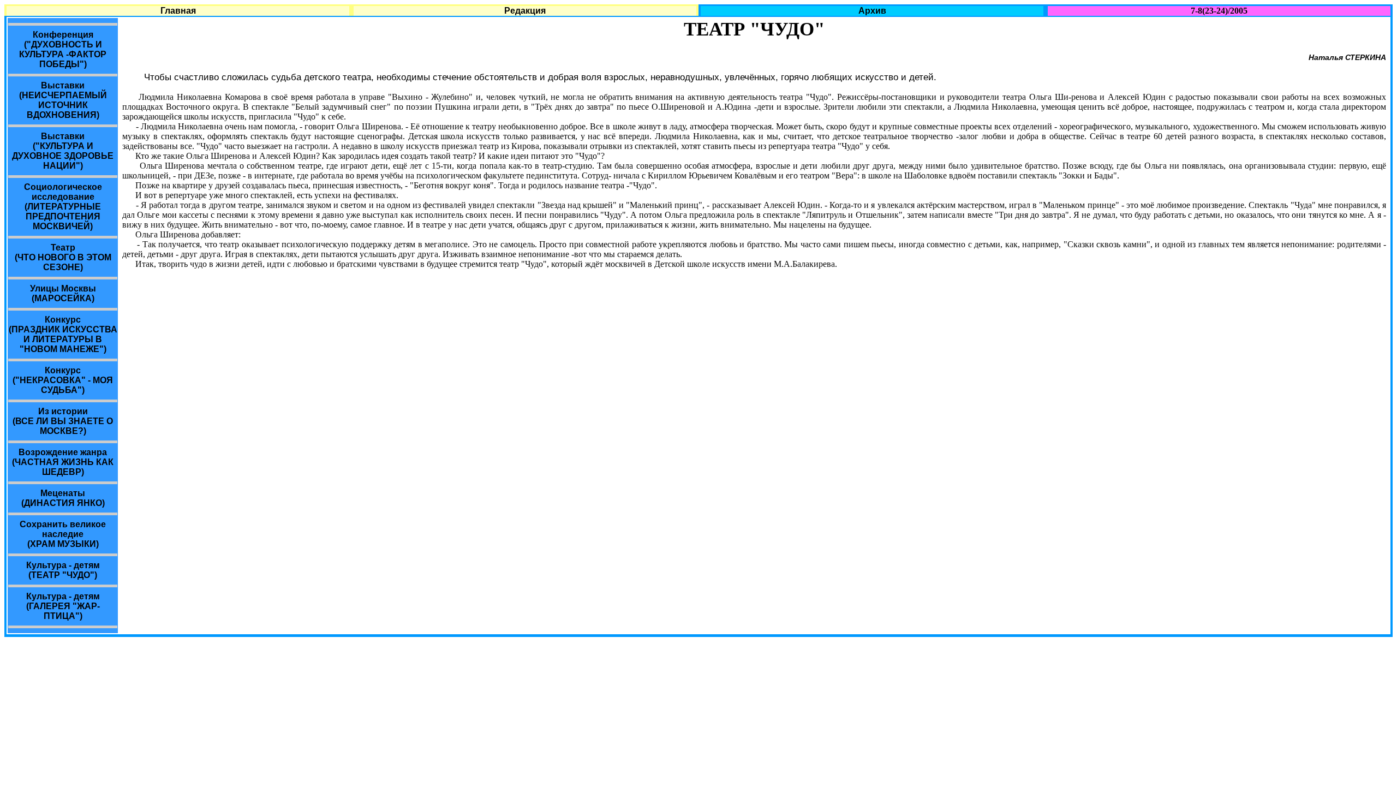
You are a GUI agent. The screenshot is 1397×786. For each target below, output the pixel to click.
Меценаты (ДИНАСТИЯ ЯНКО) (63, 498)
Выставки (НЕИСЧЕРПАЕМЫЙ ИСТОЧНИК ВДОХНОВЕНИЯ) (63, 100)
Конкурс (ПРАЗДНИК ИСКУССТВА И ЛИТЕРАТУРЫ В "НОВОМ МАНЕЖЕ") (63, 334)
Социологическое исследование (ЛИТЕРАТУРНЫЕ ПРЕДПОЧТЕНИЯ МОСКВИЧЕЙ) (63, 206)
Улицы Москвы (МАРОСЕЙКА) (63, 293)
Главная (178, 10)
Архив (872, 10)
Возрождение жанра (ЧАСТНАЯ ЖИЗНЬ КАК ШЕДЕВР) (63, 462)
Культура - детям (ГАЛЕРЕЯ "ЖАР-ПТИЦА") (63, 606)
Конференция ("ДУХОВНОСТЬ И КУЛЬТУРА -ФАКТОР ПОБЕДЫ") (62, 49)
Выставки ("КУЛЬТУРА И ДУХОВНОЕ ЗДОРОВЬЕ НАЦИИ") (63, 151)
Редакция (525, 10)
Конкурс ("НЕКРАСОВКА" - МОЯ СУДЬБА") (63, 380)
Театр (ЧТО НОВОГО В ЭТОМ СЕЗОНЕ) (63, 257)
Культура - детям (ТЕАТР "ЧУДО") (63, 570)
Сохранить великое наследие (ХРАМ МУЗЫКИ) (63, 534)
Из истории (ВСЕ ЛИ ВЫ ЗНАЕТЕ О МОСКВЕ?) (63, 421)
